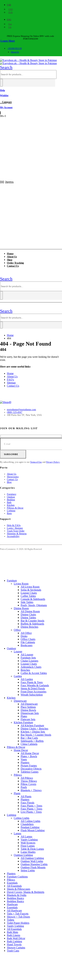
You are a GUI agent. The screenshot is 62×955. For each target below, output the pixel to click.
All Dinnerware (29, 703)
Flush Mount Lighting (33, 830)
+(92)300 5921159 (14, 48)
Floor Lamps (28, 845)
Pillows (18, 774)
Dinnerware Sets (30, 713)
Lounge (18, 651)
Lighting (11, 510)
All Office (26, 633)
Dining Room (21, 608)
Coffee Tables (28, 596)
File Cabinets (28, 642)
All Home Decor (30, 753)
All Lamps (26, 836)
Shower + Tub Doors (18, 916)
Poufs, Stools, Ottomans (34, 605)
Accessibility (13, 536)
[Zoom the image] (31, 402)
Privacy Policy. (53, 462)
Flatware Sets (28, 719)
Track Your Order (15, 531)
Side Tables (27, 602)
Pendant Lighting (30, 827)
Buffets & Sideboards (32, 623)
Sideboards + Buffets (32, 740)
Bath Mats (12, 932)
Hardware (12, 904)
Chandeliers (27, 824)
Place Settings (28, 707)
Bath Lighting (14, 941)
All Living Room (30, 586)
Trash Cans (13, 950)
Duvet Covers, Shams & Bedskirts (25, 892)
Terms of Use (36, 462)
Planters (25, 762)
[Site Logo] (28, 62)
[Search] (1, 83)
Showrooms (13, 476)
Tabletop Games (29, 771)
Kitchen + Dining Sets (33, 731)
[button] (6, 67)
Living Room (21, 583)
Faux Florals (27, 802)
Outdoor (11, 497)
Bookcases (26, 645)
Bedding (11, 499)
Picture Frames (29, 765)
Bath (9, 502)
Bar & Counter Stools (32, 620)
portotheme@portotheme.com (21, 409)
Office (17, 629)
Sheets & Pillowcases (18, 888)
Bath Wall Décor (16, 938)
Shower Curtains (16, 947)
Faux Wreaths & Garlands (35, 685)
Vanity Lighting (29, 839)
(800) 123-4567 (14, 412)
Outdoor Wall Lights (32, 861)
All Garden (27, 679)
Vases (24, 759)
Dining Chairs (28, 614)
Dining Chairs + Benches (34, 728)
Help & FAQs (13, 525)
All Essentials (14, 885)
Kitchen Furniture (23, 722)
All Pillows (27, 777)
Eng (9, 20)
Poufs (24, 787)
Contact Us (13, 266)
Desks (24, 636)
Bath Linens (13, 935)
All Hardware (14, 910)
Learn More (8, 40)
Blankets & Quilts (16, 895)
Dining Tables (28, 617)
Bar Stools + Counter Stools (36, 734)
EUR (10, 12)
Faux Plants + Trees (31, 805)
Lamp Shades (28, 851)
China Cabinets (29, 744)
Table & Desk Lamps (32, 848)
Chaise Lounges (29, 660)
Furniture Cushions (17, 876)
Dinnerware (20, 700)
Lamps (17, 833)
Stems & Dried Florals (33, 688)
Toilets (10, 919)
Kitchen (11, 505)
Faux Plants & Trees (32, 682)
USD (9, 5)
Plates (24, 716)
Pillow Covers (28, 784)
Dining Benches (29, 626)
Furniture (11, 494)
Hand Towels (14, 944)
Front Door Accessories (33, 691)
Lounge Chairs (29, 592)
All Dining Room (30, 611)
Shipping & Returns (17, 533)
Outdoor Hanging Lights (34, 864)
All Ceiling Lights (30, 821)
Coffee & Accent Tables (34, 673)
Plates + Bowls (29, 756)
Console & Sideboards (33, 599)
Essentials (12, 882)
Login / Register (15, 528)
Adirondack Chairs (31, 666)
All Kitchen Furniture (32, 725)
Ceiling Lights (21, 818)
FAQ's (10, 379)
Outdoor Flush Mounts (33, 867)
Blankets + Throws (31, 790)
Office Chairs (28, 639)
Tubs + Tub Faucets (17, 913)
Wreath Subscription (32, 694)
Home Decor (21, 750)
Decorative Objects (31, 768)
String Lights (28, 870)
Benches (25, 670)
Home (10, 373)
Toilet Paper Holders (18, 922)
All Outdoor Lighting (32, 858)
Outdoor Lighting (23, 855)
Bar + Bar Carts (29, 737)
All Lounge (27, 654)
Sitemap (11, 382)
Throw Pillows (29, 781)
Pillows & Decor (15, 508)
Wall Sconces (28, 842)
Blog (9, 482)
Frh (9, 27)
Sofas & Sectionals (31, 589)
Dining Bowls (28, 710)
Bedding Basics (15, 898)
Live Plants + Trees (31, 811)
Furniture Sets (28, 657)
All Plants (26, 796)
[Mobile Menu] (1, 274)
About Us (15, 52)
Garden (18, 676)
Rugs (9, 513)
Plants (17, 793)
